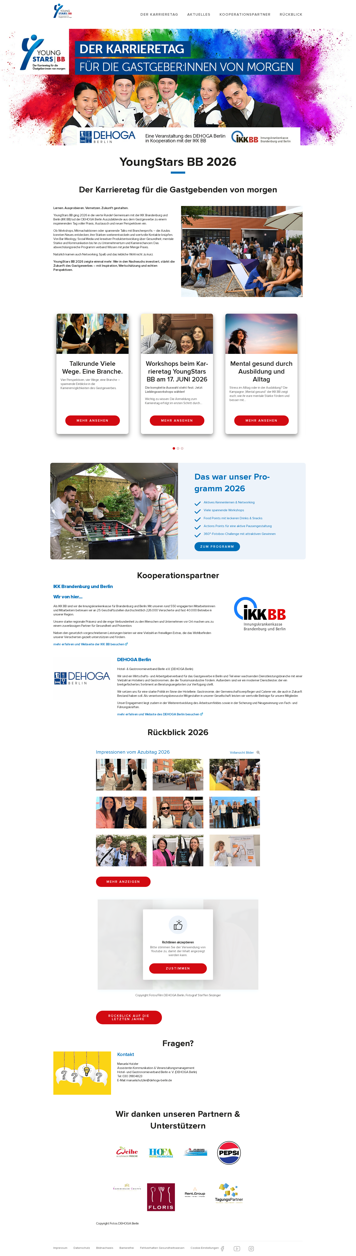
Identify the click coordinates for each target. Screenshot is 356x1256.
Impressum (60, 1248)
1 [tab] (174, 448)
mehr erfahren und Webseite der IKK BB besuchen (88, 644)
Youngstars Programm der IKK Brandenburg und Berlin (69, 10)
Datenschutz (82, 1248)
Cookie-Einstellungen (205, 1248)
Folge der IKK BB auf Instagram (251, 1248)
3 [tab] (182, 448)
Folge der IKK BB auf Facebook (222, 1248)
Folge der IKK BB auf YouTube (236, 1248)
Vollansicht (242, 753)
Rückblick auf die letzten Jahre (128, 1017)
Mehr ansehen (93, 421)
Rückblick (291, 14)
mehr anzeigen (123, 882)
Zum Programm (217, 547)
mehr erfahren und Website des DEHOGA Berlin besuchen (158, 714)
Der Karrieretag (159, 14)
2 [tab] (178, 448)
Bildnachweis (104, 1248)
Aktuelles (199, 14)
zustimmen (178, 968)
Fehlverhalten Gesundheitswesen (162, 1248)
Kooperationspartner (245, 14)
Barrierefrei (126, 1248)
